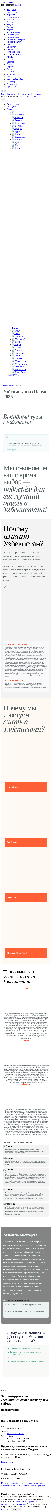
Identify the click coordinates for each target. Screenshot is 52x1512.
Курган (10, 29)
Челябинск (12, 84)
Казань (10, 22)
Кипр (17, 145)
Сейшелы (19, 347)
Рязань (10, 57)
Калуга (10, 24)
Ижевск (10, 19)
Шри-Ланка (20, 372)
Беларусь (18, 120)
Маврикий (19, 339)
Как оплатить (24, 94)
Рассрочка (36, 94)
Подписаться (7, 1462)
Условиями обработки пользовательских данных (19, 1503)
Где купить (12, 94)
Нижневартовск (14, 34)
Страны (10, 109)
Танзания (19, 353)
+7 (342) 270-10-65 (27, 96)
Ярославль (12, 86)
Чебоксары (12, 81)
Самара (10, 59)
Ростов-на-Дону (14, 54)
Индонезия (19, 137)
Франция (19, 367)
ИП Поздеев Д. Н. (10, 2)
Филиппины (20, 364)
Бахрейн (18, 117)
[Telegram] (2, 91)
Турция (18, 350)
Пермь (18, 5)
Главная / (6, 385)
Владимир (11, 9)
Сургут (10, 67)
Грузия (17, 131)
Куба (17, 142)
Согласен (16, 1509)
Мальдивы (19, 336)
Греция (18, 128)
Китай (17, 148)
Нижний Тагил (14, 42)
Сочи (9, 64)
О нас (4, 94)
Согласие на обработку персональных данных (23, 1485)
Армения (19, 115)
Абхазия (18, 112)
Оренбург (11, 47)
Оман (17, 333)
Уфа (9, 77)
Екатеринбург (13, 17)
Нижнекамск (13, 37)
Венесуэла (19, 123)
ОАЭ (17, 331)
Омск (9, 44)
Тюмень (10, 72)
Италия (18, 139)
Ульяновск (12, 74)
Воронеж (11, 14)
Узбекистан (20, 361)
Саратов (10, 62)
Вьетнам (18, 126)
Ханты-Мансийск (15, 79)
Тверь (9, 69)
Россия (17, 342)
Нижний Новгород (16, 39)
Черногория (20, 369)
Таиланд (18, 358)
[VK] (5, 1415)
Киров (10, 27)
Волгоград (12, 12)
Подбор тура (13, 375)
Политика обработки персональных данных (22, 1483)
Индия (17, 344)
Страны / (11, 385)
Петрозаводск (13, 52)
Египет (18, 134)
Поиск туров (13, 104)
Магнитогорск (13, 32)
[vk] (5, 91)
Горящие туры (13, 107)
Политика (6, 1509)
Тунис (17, 355)
